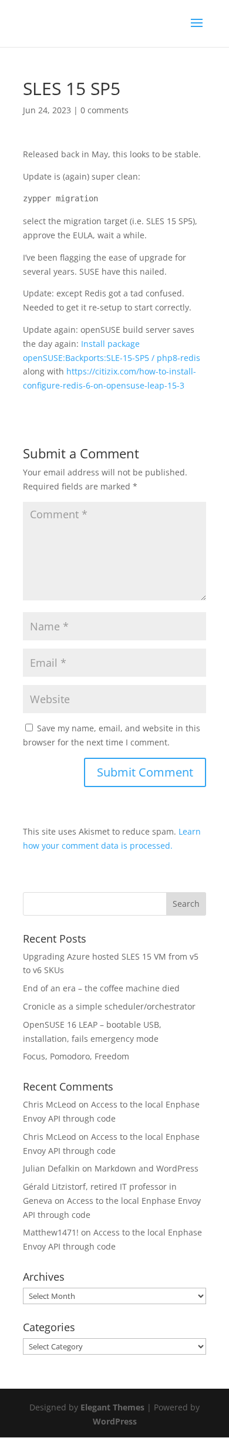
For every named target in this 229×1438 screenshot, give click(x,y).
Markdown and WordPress (146, 1168)
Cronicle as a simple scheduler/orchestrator (109, 1006)
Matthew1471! (51, 1232)
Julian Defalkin (51, 1168)
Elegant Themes (112, 1407)
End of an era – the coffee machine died (101, 988)
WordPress (115, 1421)
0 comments (104, 110)
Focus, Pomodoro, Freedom (76, 1056)
